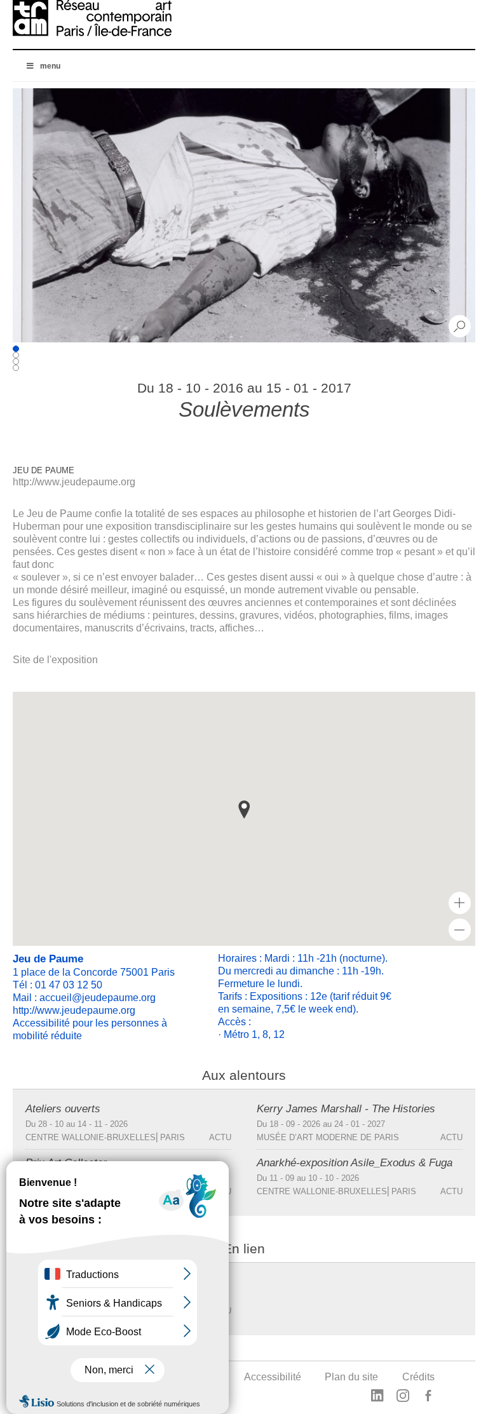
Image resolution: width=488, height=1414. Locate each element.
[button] (244, 809)
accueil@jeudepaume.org (97, 997)
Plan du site (351, 1376)
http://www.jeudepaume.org (74, 481)
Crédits (418, 1376)
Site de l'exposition (55, 659)
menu (50, 66)
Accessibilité (272, 1376)
